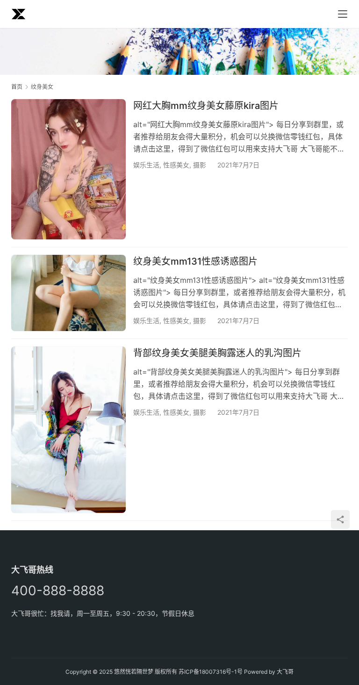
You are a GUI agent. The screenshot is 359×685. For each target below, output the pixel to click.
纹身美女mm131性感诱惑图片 (195, 261)
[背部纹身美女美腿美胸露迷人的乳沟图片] (68, 429)
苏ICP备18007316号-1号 (211, 671)
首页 (16, 86)
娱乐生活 (146, 165)
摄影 (199, 165)
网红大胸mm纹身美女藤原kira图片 (206, 105)
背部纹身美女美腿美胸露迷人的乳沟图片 (217, 353)
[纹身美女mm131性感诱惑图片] (68, 293)
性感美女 (176, 165)
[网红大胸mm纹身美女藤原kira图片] (68, 169)
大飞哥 (285, 671)
